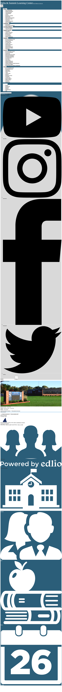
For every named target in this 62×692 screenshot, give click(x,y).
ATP (6, 90)
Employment (7, 16)
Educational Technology (10, 25)
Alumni (6, 14)
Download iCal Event (16, 410)
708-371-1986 (20, 424)
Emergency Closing (9, 15)
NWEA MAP (8, 79)
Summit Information (9, 11)
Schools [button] (5, 84)
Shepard (6, 88)
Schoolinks (7, 48)
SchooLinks (7, 53)
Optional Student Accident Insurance (12, 63)
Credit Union (7, 73)
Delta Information (8, 10)
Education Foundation (9, 55)
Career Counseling (8, 32)
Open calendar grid (14, 414)
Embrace (7, 74)
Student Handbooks (9, 46)
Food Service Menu (9, 47)
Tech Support (7, 45)
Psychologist (7, 34)
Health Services (8, 33)
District (6, 85)
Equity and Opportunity (9, 17)
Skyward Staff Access (9, 67)
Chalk (6, 72)
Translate (9, 93)
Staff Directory (8, 22)
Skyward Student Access (10, 39)
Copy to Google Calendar (5, 410)
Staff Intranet (7, 71)
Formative (7, 80)
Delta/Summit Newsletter (10, 54)
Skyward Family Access (10, 51)
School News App (8, 18)
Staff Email (7, 69)
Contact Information (9, 21)
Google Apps (7, 43)
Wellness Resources (9, 36)
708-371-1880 (8, 424)
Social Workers (8, 35)
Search (1, 379)
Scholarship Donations (9, 56)
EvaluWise (7, 76)
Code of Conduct (8, 29)
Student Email (8, 41)
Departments (7, 24)
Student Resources (8, 44)
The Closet (7, 58)
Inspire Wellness (8, 78)
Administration (8, 13)
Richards (7, 87)
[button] (5, 9)
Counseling (7, 31)
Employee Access (8, 75)
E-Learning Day (8, 42)
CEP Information (8, 12)
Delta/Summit (8, 89)
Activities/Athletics (9, 27)
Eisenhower (7, 86)
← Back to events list (5, 414)
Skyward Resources (9, 40)
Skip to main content (4, 1)
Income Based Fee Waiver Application (12, 65)
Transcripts (7, 19)
